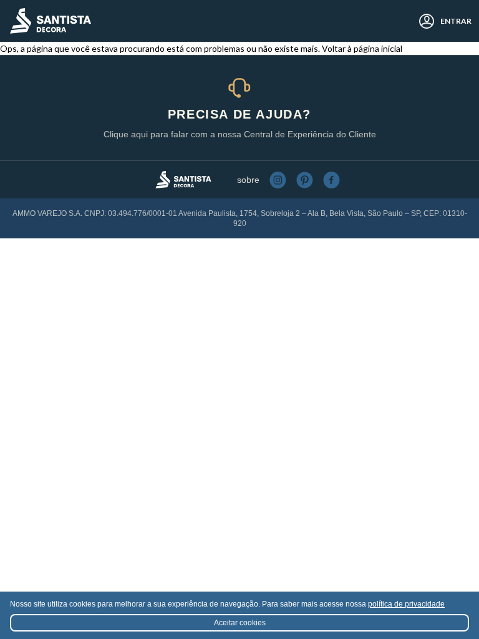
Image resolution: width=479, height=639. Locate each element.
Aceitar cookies (240, 622)
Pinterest (304, 180)
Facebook (331, 180)
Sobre (248, 180)
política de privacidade (406, 604)
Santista (50, 20)
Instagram (277, 180)
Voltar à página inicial (362, 48)
